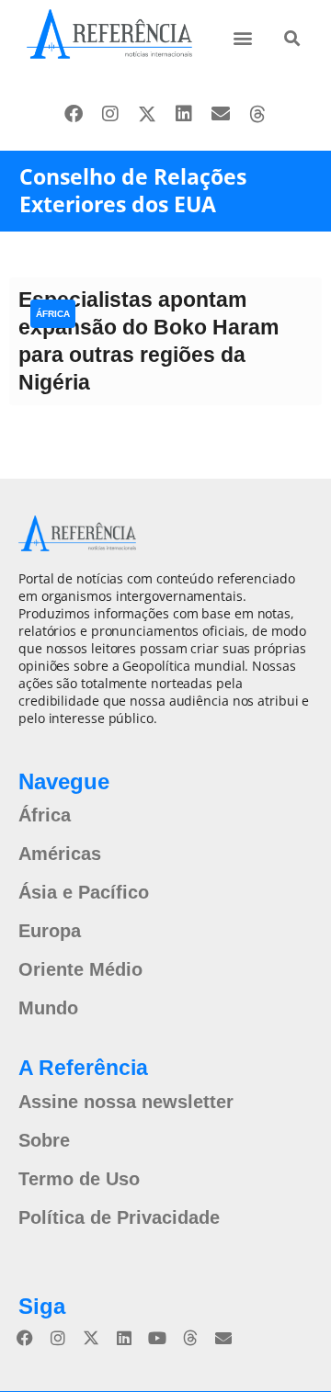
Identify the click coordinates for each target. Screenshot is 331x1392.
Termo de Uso (79, 1179)
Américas (59, 853)
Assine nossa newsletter (126, 1102)
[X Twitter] (147, 114)
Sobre (44, 1140)
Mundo (48, 1008)
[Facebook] (73, 114)
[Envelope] (220, 114)
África (53, 314)
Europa (49, 931)
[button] (243, 37)
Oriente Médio (80, 969)
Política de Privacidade (119, 1217)
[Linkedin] (184, 114)
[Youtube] (157, 1337)
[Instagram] (110, 114)
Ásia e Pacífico (83, 892)
